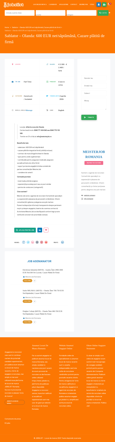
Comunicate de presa (13, 419)
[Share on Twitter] (28, 242)
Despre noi (83, 4)
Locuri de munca (40, 4)
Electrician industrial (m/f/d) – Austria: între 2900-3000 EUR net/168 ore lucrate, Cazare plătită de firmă (43, 271)
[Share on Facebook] (24, 242)
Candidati (53, 4)
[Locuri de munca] (13, 4)
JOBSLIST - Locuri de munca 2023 (48, 438)
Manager (29, 110)
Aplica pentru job (26, 230)
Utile (92, 4)
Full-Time (27, 280)
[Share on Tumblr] (37, 242)
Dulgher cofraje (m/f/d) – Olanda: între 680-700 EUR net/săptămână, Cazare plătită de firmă (42, 312)
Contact (73, 4)
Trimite (91, 117)
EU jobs (7, 423)
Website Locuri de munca (12, 402)
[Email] (46, 242)
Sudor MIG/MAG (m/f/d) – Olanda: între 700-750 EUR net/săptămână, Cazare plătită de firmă (43, 292)
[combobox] (38, 15)
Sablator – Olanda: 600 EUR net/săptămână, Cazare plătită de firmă (36, 27)
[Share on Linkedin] (33, 242)
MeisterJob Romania (33, 277)
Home (7, 27)
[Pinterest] (42, 242)
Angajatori (63, 4)
